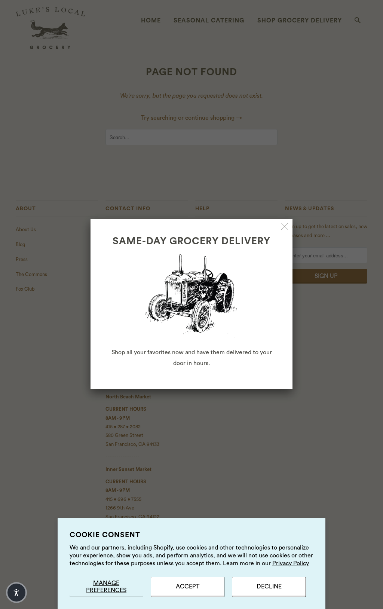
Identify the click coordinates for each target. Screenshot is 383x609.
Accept (187, 587)
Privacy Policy (290, 563)
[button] (16, 592)
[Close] (284, 226)
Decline (269, 587)
